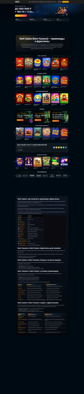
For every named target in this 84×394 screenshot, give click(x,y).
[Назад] (14, 62)
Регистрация (33, 1)
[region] (42, 64)
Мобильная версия (42, 1)
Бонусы (54, 1)
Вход (37, 1)
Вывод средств (49, 1)
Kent (17, 2)
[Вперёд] (69, 62)
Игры (30, 1)
